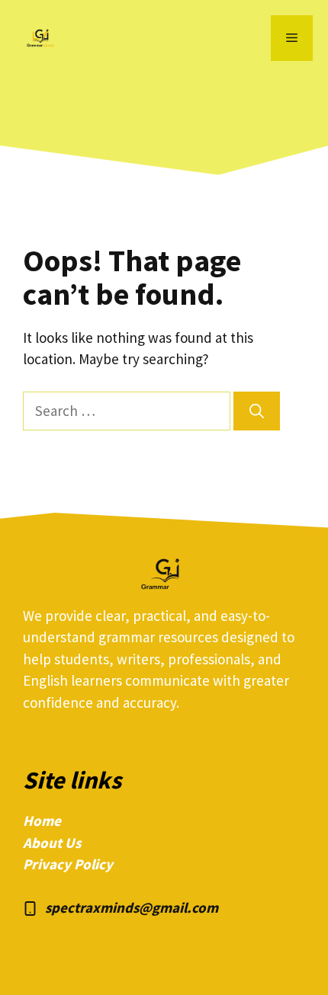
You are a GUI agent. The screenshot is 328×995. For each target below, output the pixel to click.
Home (42, 820)
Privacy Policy (68, 864)
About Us (52, 842)
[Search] (256, 411)
